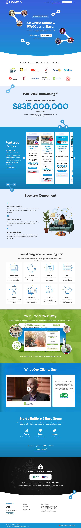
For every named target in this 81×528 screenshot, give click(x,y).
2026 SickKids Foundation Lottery (62, 148)
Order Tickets (33, 167)
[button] (29, 389)
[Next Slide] (74, 158)
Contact (18, 524)
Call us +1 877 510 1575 (11, 510)
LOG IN (74, 2)
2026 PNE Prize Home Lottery (33, 147)
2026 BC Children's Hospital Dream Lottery (47, 149)
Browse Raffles (57, 2)
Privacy (13, 524)
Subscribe (10, 513)
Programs (46, 2)
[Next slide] (73, 391)
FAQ (50, 2)
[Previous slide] (54, 391)
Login (24, 511)
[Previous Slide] (24, 158)
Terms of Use (8, 524)
